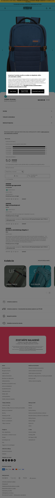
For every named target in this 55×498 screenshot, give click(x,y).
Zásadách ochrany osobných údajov (32, 85)
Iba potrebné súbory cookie (24, 91)
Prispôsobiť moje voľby (38, 91)
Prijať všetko (13, 91)
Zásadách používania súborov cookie (17, 86)
